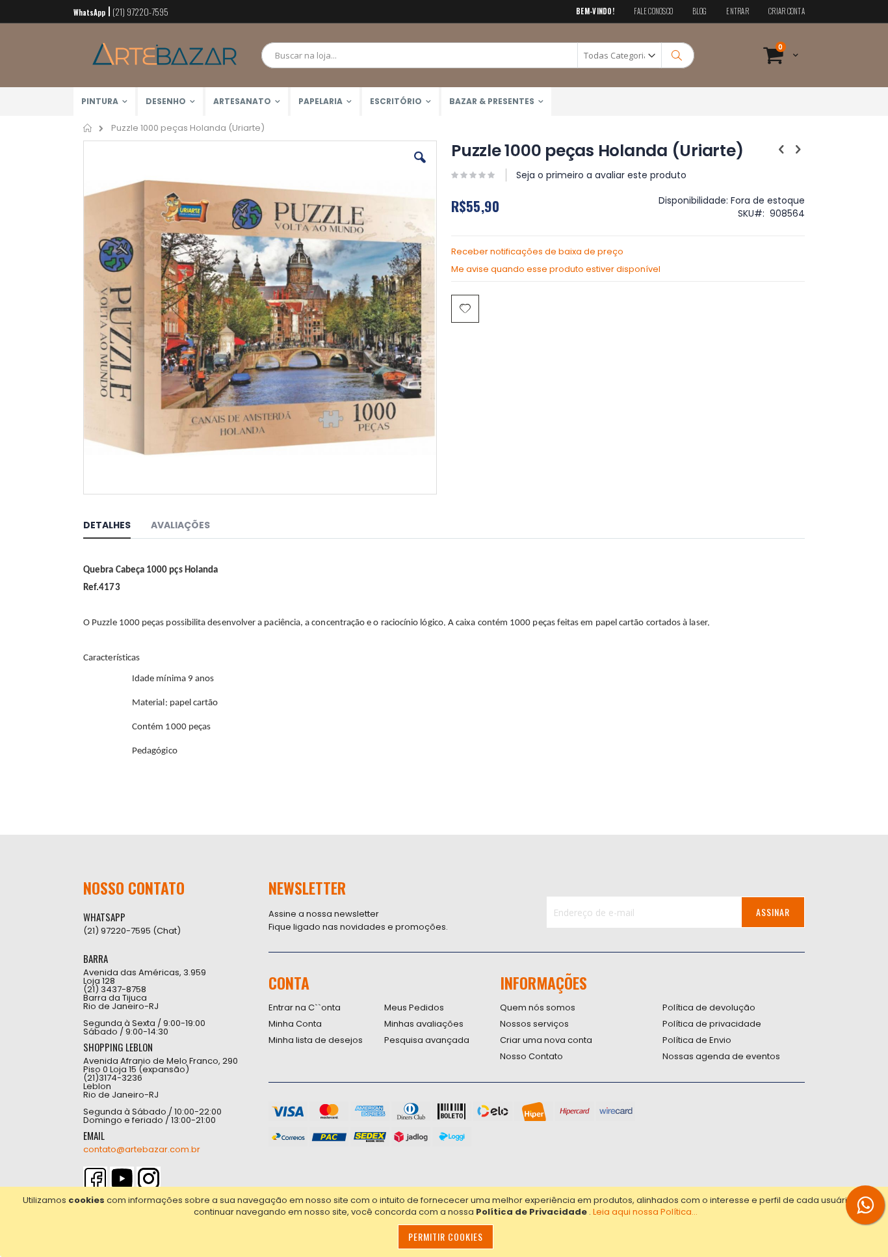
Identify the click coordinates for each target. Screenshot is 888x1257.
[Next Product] (797, 150)
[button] (420, 167)
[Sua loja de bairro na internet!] (164, 55)
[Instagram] (149, 1179)
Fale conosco (653, 11)
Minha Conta (295, 1024)
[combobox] (477, 55)
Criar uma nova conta (546, 1040)
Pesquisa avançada (426, 1040)
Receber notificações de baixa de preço (537, 251)
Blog (699, 11)
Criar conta (786, 11)
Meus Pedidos (414, 1007)
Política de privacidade (711, 1024)
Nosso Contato (531, 1056)
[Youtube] (122, 1179)
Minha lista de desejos (315, 1040)
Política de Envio (696, 1040)
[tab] (116, 527)
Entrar (737, 11)
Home (88, 128)
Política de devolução (708, 1007)
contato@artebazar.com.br (141, 1149)
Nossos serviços (534, 1024)
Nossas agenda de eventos (721, 1056)
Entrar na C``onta (304, 1007)
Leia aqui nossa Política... (645, 1212)
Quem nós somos (537, 1007)
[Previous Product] (781, 150)
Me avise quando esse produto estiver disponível (555, 269)
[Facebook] (95, 1179)
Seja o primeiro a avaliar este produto (601, 175)
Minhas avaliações (424, 1024)
